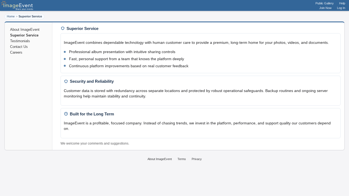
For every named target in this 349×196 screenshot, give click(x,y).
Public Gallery (324, 3)
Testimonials (20, 41)
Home (11, 16)
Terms (181, 159)
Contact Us (19, 47)
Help (342, 3)
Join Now (325, 8)
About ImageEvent (25, 29)
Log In (341, 8)
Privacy (197, 159)
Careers (16, 52)
